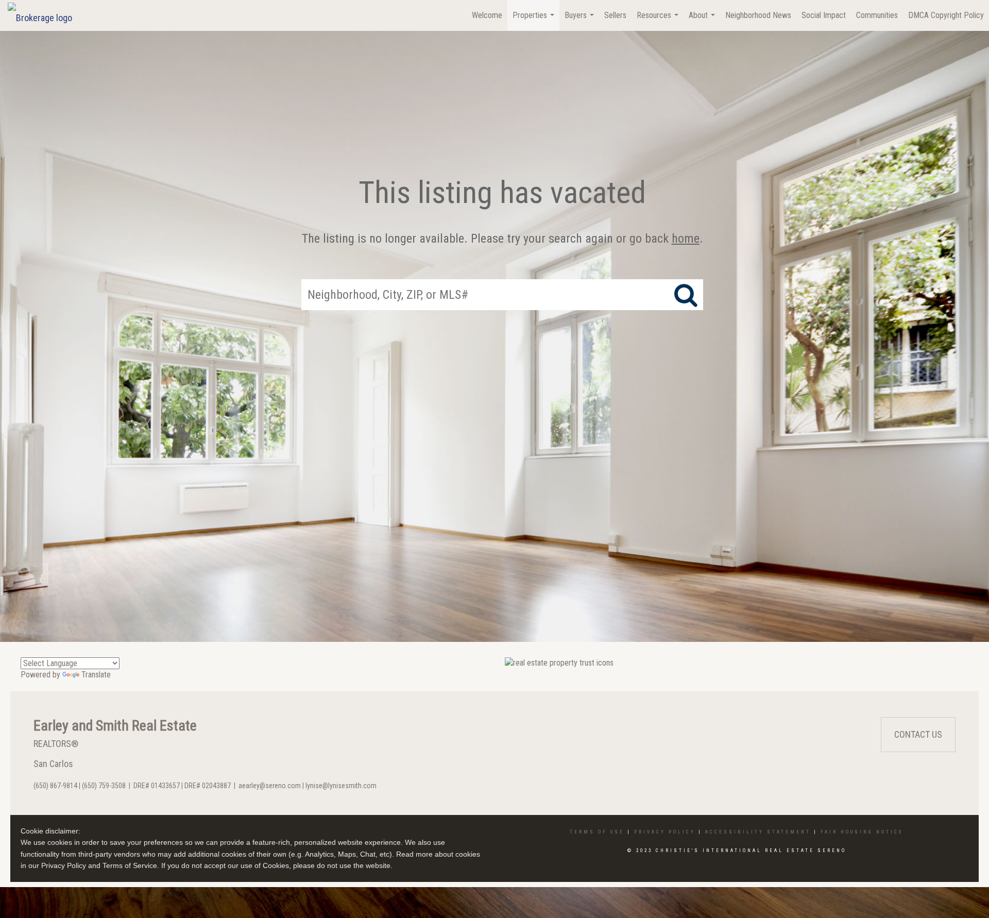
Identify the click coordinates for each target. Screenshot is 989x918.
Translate (96, 674)
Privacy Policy (664, 832)
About (703, 20)
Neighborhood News (758, 15)
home (686, 238)
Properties (535, 20)
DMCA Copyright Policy (946, 15)
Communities (877, 15)
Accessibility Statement (758, 832)
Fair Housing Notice (862, 832)
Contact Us (918, 734)
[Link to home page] (45, 15)
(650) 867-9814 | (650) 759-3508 (79, 785)
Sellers (615, 15)
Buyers (580, 20)
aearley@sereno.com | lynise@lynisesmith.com (307, 785)
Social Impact (824, 15)
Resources (659, 20)
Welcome (487, 15)
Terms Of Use (597, 832)
